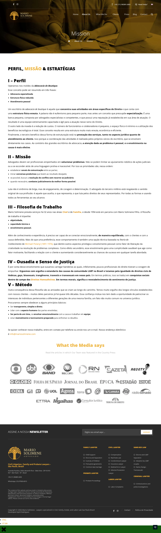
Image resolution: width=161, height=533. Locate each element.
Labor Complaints (117, 487)
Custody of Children (93, 461)
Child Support (90, 455)
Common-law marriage (94, 467)
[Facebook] (14, 4)
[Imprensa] (80, 383)
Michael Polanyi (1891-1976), (39, 243)
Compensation (116, 455)
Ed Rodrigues (24, 512)
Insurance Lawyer (117, 464)
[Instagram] (17, 4)
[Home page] (69, 41)
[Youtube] (10, 4)
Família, (77, 212)
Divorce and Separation (94, 458)
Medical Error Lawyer (118, 467)
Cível (65, 212)
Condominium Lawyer (118, 461)
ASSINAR (146, 432)
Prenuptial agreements (94, 464)
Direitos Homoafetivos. (43, 279)
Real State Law (116, 458)
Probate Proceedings (93, 481)
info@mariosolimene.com (23, 334)
